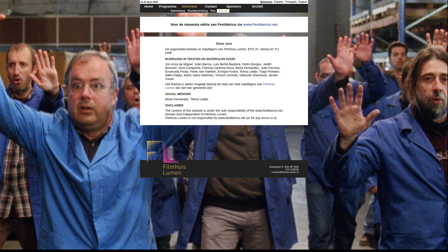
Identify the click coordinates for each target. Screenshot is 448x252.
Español (278, 2)
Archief (257, 6)
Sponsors (233, 6)
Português (291, 2)
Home (148, 6)
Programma (167, 6)
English (303, 2)
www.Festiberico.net (260, 24)
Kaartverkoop (178, 10)
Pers (213, 10)
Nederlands (266, 2)
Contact (211, 6)
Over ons (223, 10)
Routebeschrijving (198, 10)
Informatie (189, 6)
